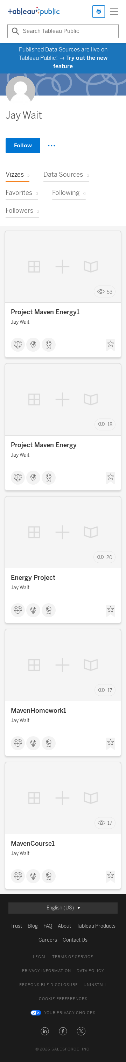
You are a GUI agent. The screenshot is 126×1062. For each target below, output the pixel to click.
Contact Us (75, 940)
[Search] (14, 31)
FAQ (47, 926)
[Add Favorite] (110, 345)
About (64, 926)
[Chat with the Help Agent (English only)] (98, 11)
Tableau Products (96, 926)
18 (109, 425)
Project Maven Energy (44, 445)
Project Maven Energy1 (45, 312)
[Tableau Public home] (33, 11)
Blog (33, 926)
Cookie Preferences (63, 999)
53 (109, 292)
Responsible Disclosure (48, 985)
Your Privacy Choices (70, 1013)
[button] (44, 1031)
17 (109, 690)
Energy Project (33, 578)
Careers (47, 940)
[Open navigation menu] (114, 11)
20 (109, 557)
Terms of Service (72, 957)
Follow (23, 145)
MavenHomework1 (38, 711)
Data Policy (90, 971)
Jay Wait (20, 322)
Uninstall (95, 985)
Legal (40, 957)
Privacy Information (46, 971)
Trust (16, 926)
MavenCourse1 (33, 844)
